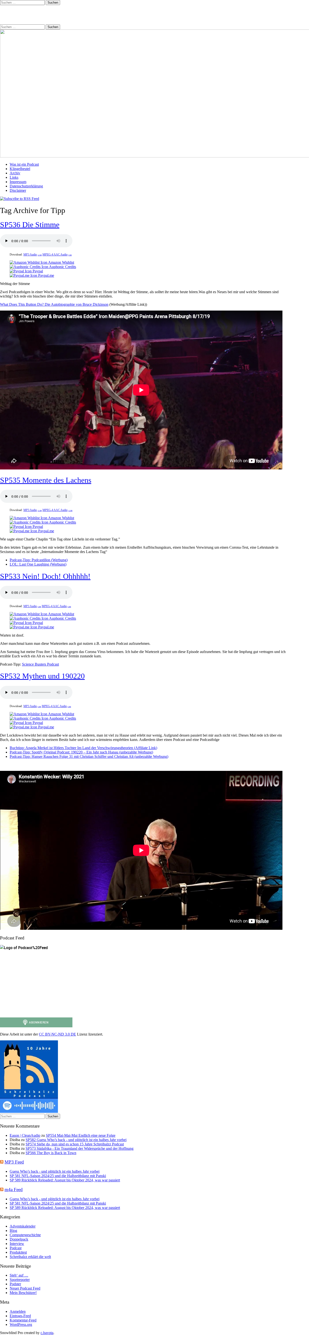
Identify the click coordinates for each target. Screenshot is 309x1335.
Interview (17, 1244)
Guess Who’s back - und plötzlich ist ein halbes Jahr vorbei (54, 1171)
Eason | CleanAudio (25, 1135)
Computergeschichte (25, 1235)
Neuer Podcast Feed (25, 1288)
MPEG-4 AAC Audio (57, 254)
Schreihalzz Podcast (35, 14)
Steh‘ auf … (19, 1275)
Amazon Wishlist (60, 262)
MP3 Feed (14, 1162)
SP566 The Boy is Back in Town (51, 1153)
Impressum (18, 182)
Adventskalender (22, 1226)
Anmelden (18, 1311)
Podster (15, 1284)
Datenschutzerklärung (26, 186)
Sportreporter (20, 1280)
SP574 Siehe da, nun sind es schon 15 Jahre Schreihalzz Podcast (75, 1144)
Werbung (59, 560)
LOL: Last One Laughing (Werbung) (38, 564)
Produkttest (18, 1252)
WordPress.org (21, 1324)
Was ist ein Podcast (24, 164)
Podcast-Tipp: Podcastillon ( (31, 560)
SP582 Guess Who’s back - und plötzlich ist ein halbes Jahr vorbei (76, 1140)
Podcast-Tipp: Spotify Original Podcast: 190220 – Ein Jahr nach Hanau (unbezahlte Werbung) (81, 752)
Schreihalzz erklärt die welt (30, 1257)
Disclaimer (18, 190)
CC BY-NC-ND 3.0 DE (57, 1034)
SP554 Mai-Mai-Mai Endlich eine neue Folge (80, 1135)
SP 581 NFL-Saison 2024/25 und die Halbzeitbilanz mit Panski (58, 1176)
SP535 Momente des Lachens (45, 480)
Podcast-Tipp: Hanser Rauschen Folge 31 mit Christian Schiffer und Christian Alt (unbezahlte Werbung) (89, 756)
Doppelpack (19, 1239)
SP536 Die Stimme (29, 224)
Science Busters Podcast (40, 664)
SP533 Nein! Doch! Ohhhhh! (45, 576)
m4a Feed (14, 1189)
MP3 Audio (32, 254)
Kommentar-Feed (23, 1320)
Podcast (15, 1248)
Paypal (37, 271)
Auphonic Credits (62, 267)
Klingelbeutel (20, 169)
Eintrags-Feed (20, 1316)
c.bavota (47, 1333)
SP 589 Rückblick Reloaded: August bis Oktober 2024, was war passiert (65, 1180)
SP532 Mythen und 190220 (42, 676)
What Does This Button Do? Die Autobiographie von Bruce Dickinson (54, 304)
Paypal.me (45, 275)
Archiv (15, 173)
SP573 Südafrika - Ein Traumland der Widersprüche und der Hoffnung (79, 1148)
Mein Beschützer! (23, 1293)
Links (14, 177)
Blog (13, 1230)
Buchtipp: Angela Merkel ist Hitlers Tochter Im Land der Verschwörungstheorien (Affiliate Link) (83, 748)
